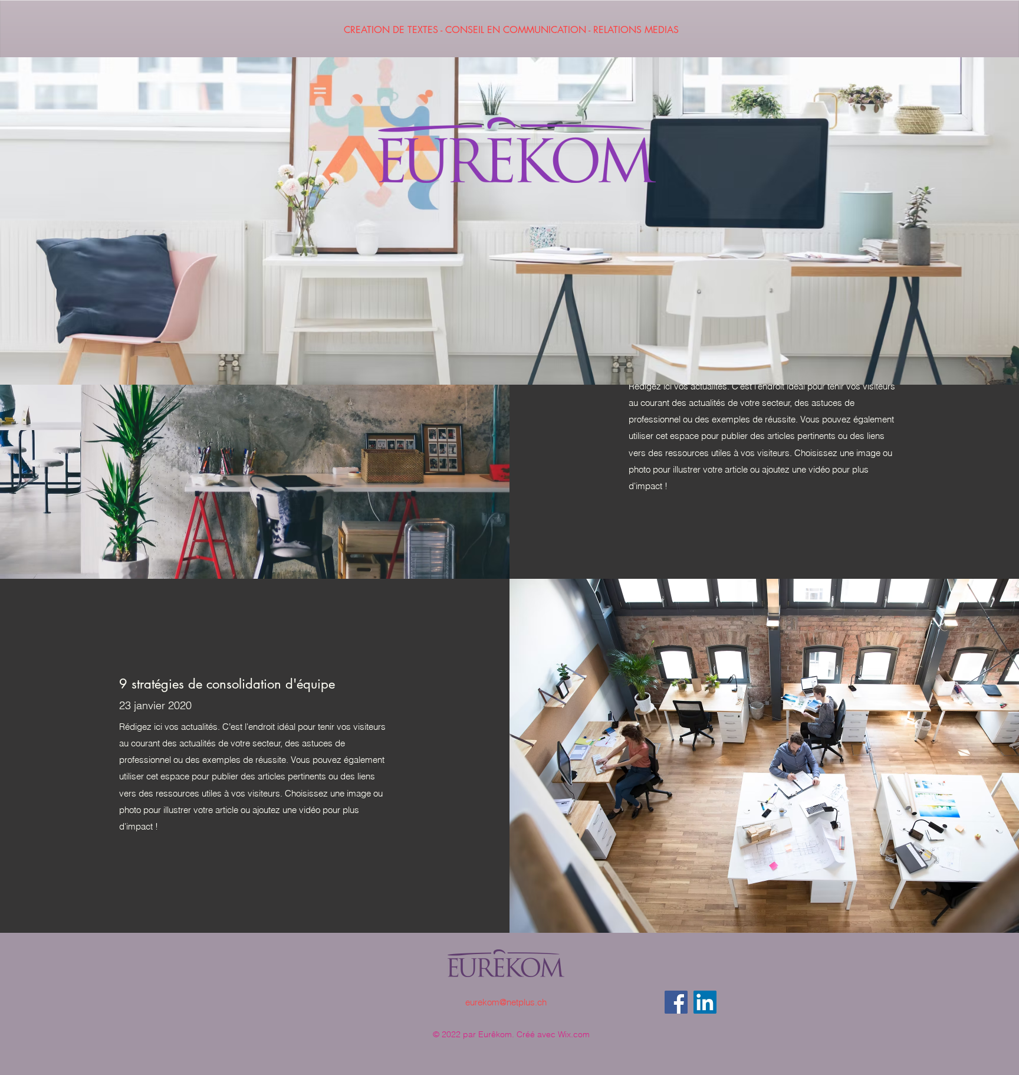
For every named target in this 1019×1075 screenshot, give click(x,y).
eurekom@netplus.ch (506, 1002)
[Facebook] (676, 1002)
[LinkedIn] (704, 1002)
